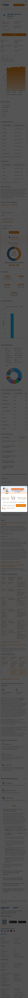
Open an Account (21, 505)
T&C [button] (4, 509)
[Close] (26, 487)
